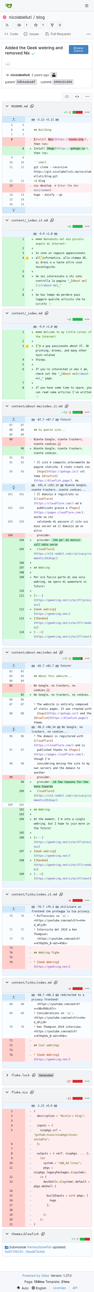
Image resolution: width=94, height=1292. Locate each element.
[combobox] (66, 96)
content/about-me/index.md (34, 652)
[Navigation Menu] (87, 5)
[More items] (88, 34)
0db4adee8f (26, 82)
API (75, 1288)
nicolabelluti (20, 17)
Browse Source (78, 49)
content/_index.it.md (29, 220)
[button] (19, 25)
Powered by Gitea (35, 1275)
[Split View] (77, 96)
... (7, 63)
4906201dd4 (63, 82)
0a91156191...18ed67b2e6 (25, 1252)
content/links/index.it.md (34, 894)
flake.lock (20, 1075)
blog (40, 17)
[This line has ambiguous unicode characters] (27, 257)
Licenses (59, 1288)
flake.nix (19, 1092)
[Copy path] (32, 106)
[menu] (87, 96)
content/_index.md (26, 313)
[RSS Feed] (7, 25)
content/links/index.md (31, 982)
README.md (19, 106)
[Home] (8, 6)
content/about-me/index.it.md (37, 406)
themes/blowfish (25, 1234)
